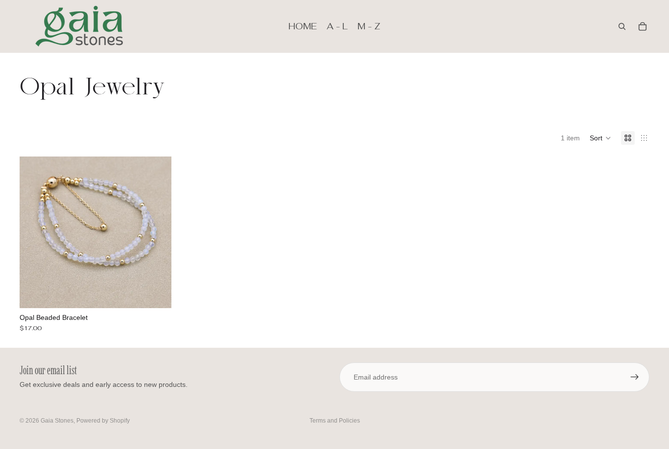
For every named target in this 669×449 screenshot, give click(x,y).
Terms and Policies (335, 420)
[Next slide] (156, 232)
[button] (600, 138)
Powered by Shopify (103, 420)
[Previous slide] (34, 232)
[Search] (622, 26)
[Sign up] (634, 377)
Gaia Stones (57, 420)
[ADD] (156, 293)
